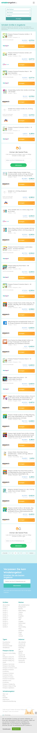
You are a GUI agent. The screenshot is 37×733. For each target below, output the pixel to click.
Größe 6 (10, 37)
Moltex (15, 110)
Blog (4, 696)
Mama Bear (22, 623)
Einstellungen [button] (7, 729)
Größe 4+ (5, 616)
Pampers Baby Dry (8, 659)
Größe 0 (5, 607)
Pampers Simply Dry (9, 684)
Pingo (20, 632)
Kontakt (5, 697)
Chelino (20, 612)
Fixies (20, 618)
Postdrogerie (22, 658)
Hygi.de (20, 651)
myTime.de (21, 657)
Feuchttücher (6, 642)
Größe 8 (5, 627)
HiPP (19, 619)
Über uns (5, 694)
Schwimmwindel (7, 646)
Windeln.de (21, 662)
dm (19, 649)
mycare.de (21, 655)
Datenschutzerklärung (9, 701)
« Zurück (4, 553)
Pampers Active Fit (8, 657)
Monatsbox (6, 644)
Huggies (20, 621)
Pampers (15, 37)
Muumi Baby (22, 627)
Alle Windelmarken (24, 605)
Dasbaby (21, 647)
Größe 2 (5, 610)
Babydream (22, 607)
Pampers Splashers (8, 688)
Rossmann (21, 660)
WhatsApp (7, 715)
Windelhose (6, 647)
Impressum (6, 699)
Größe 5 (5, 618)
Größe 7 (5, 625)
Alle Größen (6, 605)
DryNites (21, 616)
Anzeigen (18, 18)
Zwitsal (20, 636)
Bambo (20, 608)
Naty (19, 628)
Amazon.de (21, 644)
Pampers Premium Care (10, 668)
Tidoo (20, 634)
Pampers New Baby (9, 666)
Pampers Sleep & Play (9, 686)
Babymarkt (21, 646)
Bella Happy (22, 610)
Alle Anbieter (22, 642)
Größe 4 (5, 614)
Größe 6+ (5, 623)
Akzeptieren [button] (16, 729)
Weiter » (31, 553)
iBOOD (20, 653)
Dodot (20, 614)
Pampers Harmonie (8, 664)
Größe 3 (5, 612)
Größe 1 (5, 608)
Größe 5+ (5, 619)
